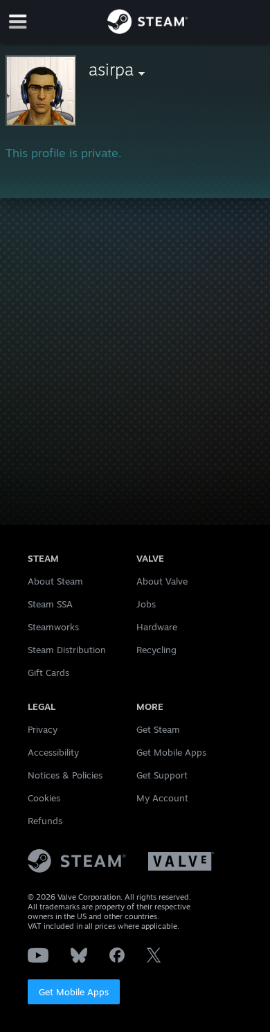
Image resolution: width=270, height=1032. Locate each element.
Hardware (156, 626)
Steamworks (53, 626)
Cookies (44, 797)
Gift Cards (48, 672)
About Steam (55, 581)
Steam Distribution (67, 649)
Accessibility (53, 752)
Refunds (45, 820)
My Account (162, 797)
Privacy (42, 729)
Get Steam (158, 729)
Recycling (156, 649)
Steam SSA (50, 604)
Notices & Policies (65, 775)
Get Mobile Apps (74, 991)
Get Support (162, 775)
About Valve (162, 581)
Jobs (146, 604)
